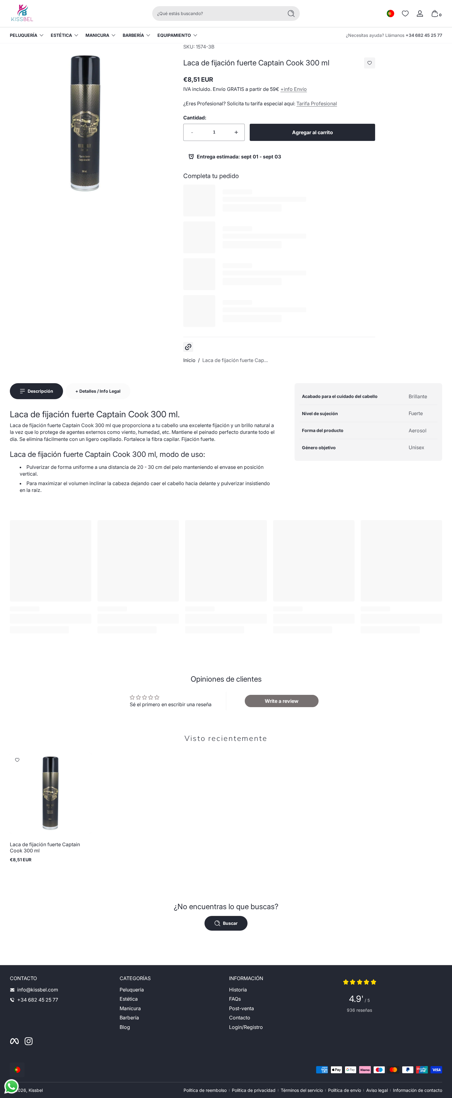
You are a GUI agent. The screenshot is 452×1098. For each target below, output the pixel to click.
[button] (390, 13)
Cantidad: (194, 118)
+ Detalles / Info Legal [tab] (98, 391)
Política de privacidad (254, 1090)
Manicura (97, 35)
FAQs (235, 999)
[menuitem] (171, 989)
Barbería (133, 35)
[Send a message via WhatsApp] (11, 1086)
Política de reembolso (205, 1090)
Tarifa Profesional (316, 103)
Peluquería (23, 35)
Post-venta (241, 1008)
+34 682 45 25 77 (424, 35)
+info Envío (293, 89)
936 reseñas (359, 1010)
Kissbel (36, 1090)
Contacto (239, 1018)
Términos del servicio (302, 1090)
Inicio (189, 360)
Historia (238, 990)
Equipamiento (174, 35)
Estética (61, 35)
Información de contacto (417, 1090)
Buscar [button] (230, 923)
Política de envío (344, 1090)
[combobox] (216, 13)
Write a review (282, 701)
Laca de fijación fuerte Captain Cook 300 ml (45, 847)
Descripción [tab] (40, 391)
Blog (125, 1027)
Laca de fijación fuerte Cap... (235, 360)
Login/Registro (246, 1027)
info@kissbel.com (37, 990)
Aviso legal (377, 1090)
